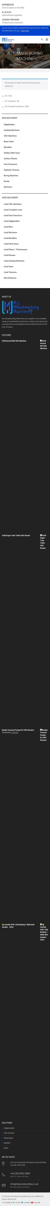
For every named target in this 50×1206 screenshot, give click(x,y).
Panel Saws (8, 1138)
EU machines (12, 101)
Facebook (8, 1202)
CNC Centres (9, 1133)
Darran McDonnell (9, 1199)
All (8, 96)
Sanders (7, 1143)
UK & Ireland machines (17, 106)
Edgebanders (9, 1128)
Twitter (18, 1202)
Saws (6, 1148)
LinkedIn (27, 1202)
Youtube (36, 1202)
